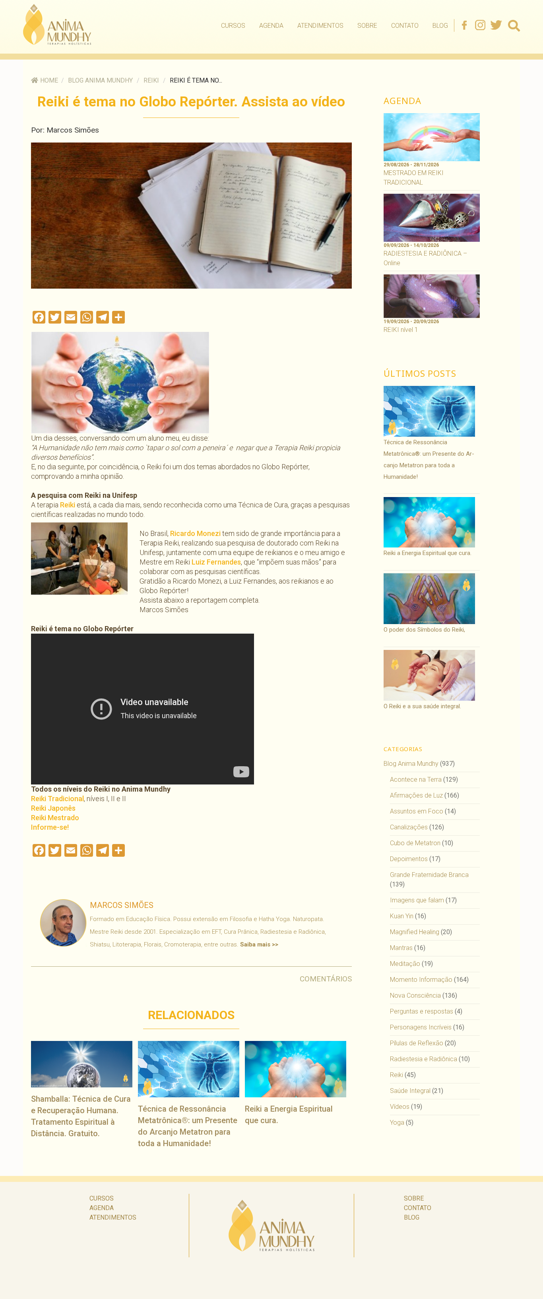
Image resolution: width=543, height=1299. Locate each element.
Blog (440, 25)
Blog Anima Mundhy (100, 80)
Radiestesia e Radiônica (423, 1059)
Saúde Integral (410, 1091)
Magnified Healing (414, 932)
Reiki (151, 80)
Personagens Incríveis (421, 1027)
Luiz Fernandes (216, 562)
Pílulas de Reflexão (416, 1043)
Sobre (367, 25)
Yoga (397, 1122)
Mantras (401, 948)
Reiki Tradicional (57, 798)
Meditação (405, 964)
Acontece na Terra (416, 779)
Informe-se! (50, 827)
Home (49, 80)
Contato (405, 25)
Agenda (271, 25)
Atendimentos (320, 25)
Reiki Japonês (53, 808)
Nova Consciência (415, 995)
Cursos (233, 25)
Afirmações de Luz (416, 795)
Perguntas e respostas (421, 1011)
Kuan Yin (401, 916)
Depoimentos (409, 859)
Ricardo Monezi (195, 533)
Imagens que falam (417, 900)
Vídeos (399, 1106)
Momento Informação (421, 979)
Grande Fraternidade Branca (429, 875)
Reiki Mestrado (55, 817)
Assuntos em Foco (416, 811)
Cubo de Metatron (415, 843)
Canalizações (409, 827)
